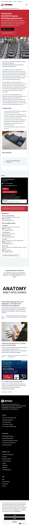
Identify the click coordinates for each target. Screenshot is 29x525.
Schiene (9, 392)
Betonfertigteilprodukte (7, 438)
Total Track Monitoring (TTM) (9, 417)
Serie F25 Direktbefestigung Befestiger (13, 161)
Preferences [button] (18, 511)
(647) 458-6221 (7, 218)
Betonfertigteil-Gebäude (7, 436)
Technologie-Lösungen (7, 424)
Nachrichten (5, 483)
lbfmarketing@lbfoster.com (10, 185)
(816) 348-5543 (7, 235)
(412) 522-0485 (7, 250)
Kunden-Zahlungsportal (7, 454)
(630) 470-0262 (7, 242)
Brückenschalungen (7, 444)
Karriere (15, 1)
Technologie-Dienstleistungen (9, 426)
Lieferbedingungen (6, 469)
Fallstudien (20, 1)
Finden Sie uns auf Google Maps (9, 195)
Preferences (14, 521)
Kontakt (4, 486)
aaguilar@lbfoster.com (9, 220)
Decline (14, 518)
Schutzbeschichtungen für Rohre (10, 440)
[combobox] (23, 523)
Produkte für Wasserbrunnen (9, 442)
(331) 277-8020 (7, 228)
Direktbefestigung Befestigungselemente (10, 8)
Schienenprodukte (6, 422)
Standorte (4, 456)
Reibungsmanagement (7, 420)
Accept (14, 515)
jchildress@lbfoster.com (9, 237)
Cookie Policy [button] (15, 510)
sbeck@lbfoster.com (8, 243)
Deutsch (23, 523)
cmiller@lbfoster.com (9, 230)
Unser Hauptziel (6, 481)
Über (3, 479)
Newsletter (4, 467)
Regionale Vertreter (6, 459)
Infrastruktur (5, 433)
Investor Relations (6, 461)
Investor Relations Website (6, 1)
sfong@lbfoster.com (8, 251)
